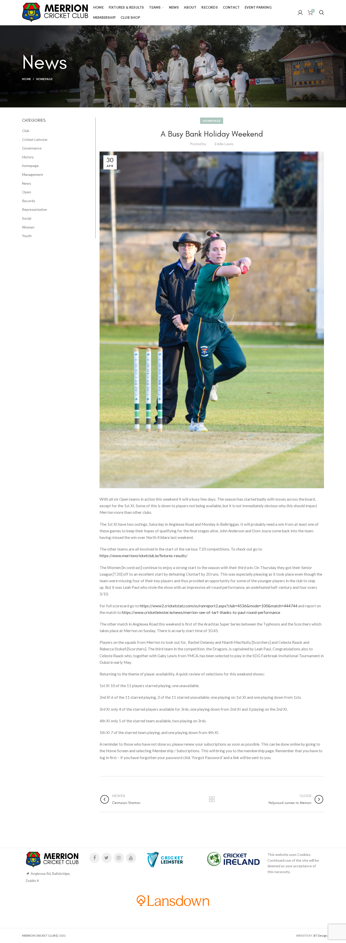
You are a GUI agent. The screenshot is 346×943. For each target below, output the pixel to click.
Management (32, 174)
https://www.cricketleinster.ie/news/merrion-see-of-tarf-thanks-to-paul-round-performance (201, 612)
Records (28, 201)
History (28, 157)
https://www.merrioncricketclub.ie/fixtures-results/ (143, 555)
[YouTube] (131, 858)
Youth (27, 236)
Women (28, 227)
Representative (34, 209)
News (26, 183)
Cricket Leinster (35, 139)
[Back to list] (212, 799)
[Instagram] (119, 858)
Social (26, 218)
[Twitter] (107, 858)
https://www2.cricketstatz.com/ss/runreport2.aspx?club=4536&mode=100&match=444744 (218, 605)
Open (26, 192)
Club (25, 130)
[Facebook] (94, 858)
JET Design (320, 935)
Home (26, 79)
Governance (32, 148)
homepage (44, 79)
